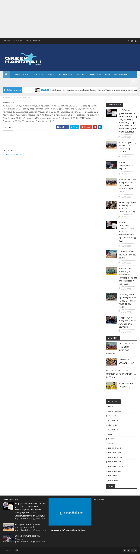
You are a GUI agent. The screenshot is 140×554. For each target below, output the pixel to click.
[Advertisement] (70, 19)
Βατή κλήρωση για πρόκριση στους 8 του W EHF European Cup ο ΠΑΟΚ (127, 185)
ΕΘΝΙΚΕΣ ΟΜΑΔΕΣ (21, 74)
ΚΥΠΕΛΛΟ (81, 74)
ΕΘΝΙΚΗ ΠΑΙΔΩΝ (114, 480)
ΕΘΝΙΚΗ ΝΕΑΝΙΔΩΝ (115, 471)
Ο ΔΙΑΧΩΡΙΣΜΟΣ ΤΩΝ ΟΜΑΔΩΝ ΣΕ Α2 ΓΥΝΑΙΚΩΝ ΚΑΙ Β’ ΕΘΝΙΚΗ (121, 373)
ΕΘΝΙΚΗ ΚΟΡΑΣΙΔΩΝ (115, 466)
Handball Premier (44, 74)
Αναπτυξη (95, 74)
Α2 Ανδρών (112, 425)
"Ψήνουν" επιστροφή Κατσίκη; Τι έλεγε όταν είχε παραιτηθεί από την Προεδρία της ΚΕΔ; (127, 231)
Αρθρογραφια (12, 81)
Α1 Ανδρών (112, 416)
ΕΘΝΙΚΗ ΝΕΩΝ (113, 476)
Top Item (36, 41)
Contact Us (17, 41)
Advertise (6, 41)
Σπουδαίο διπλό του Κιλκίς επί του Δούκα (127, 254)
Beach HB (112, 406)
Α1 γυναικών (113, 420)
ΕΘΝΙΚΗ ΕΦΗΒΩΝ (114, 462)
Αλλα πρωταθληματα (116, 74)
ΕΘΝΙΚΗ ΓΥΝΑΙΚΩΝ (115, 457)
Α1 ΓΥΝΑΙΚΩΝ (65, 74)
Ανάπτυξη (112, 434)
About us (27, 41)
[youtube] (135, 41)
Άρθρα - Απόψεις (114, 411)
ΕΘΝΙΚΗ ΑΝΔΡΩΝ (114, 452)
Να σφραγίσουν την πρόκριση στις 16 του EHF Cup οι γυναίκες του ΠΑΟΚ (127, 300)
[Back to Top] (135, 550)
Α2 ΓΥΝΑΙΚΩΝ (113, 429)
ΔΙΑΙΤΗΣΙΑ (38, 90)
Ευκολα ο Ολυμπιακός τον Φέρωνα (126, 165)
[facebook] (128, 41)
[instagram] (132, 41)
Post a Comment (13, 154)
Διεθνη (39, 81)
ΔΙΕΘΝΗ (111, 443)
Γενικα (27, 81)
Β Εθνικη (111, 439)
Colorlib (15, 550)
